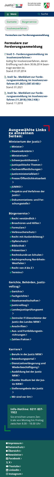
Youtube (14, 466)
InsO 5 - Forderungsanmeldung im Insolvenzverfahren (27, 56)
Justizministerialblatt (25, 174)
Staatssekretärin (22, 151)
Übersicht (14, 450)
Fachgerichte (19, 296)
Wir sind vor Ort (21, 396)
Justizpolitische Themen (26, 164)
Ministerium (19, 155)
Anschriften (19, 326)
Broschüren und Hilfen (25, 223)
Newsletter (14, 454)
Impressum (15, 443)
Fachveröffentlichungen (26, 169)
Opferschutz (19, 241)
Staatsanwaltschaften (25, 300)
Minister (17, 146)
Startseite (11, 21)
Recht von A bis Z (22, 267)
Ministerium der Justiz (24, 141)
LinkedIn (14, 470)
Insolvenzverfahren (17, 28)
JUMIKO (16, 186)
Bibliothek (18, 245)
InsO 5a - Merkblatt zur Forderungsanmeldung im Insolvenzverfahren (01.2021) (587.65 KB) (27, 80)
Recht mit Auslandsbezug (27, 236)
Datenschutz (16, 447)
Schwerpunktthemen (24, 160)
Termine (17, 272)
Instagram (15, 474)
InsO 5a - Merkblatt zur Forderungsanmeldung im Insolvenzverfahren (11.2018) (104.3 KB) (27, 96)
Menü (13, 14)
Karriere (14, 349)
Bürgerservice (29, 21)
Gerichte (17, 291)
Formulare (18, 227)
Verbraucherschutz (23, 232)
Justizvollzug (19, 305)
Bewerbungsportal (23, 358)
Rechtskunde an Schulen (27, 254)
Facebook (14, 458)
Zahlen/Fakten (21, 339)
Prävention (18, 250)
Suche (44, 14)
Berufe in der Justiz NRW (26, 354)
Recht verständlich (23, 218)
